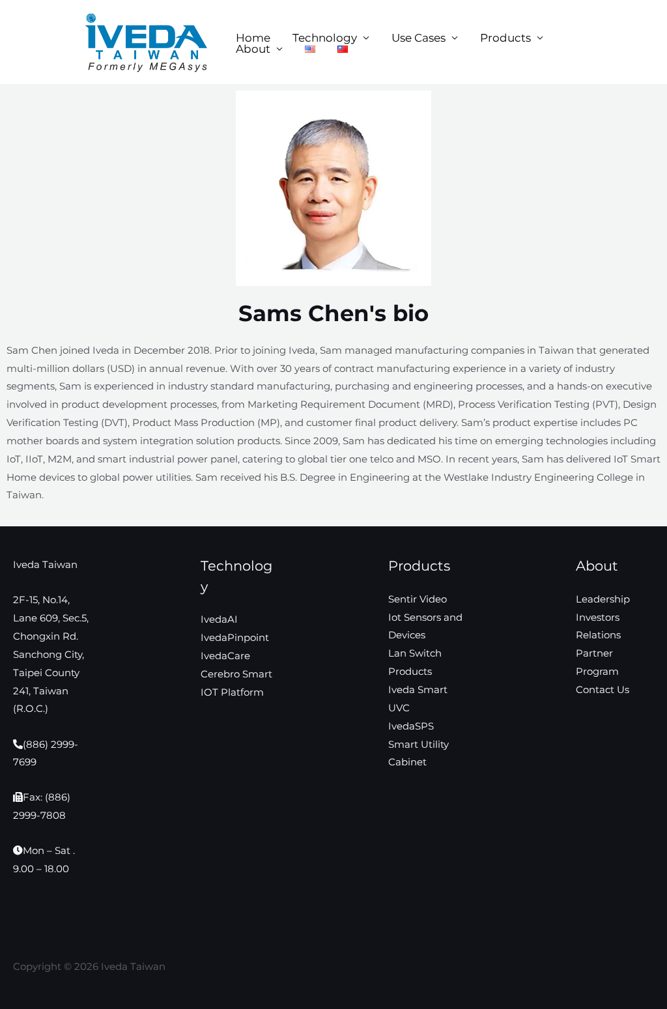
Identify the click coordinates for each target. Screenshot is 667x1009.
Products (505, 38)
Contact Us (602, 689)
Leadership (603, 599)
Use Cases (418, 38)
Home (253, 38)
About (253, 49)
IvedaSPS (411, 726)
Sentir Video (417, 599)
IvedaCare (225, 655)
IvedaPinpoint (235, 637)
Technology (324, 38)
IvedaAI (219, 619)
